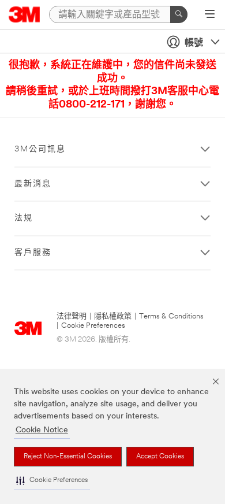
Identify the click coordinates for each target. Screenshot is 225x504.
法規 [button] (23, 218)
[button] (52, 480)
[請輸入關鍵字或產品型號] (178, 14)
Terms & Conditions (171, 316)
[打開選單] (210, 15)
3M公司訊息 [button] (40, 149)
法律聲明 (72, 316)
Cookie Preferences (93, 325)
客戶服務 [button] (32, 253)
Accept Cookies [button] (160, 456)
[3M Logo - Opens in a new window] (24, 14)
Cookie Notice (42, 430)
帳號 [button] (193, 43)
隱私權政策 (113, 316)
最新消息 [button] (32, 184)
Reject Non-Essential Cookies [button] (68, 456)
